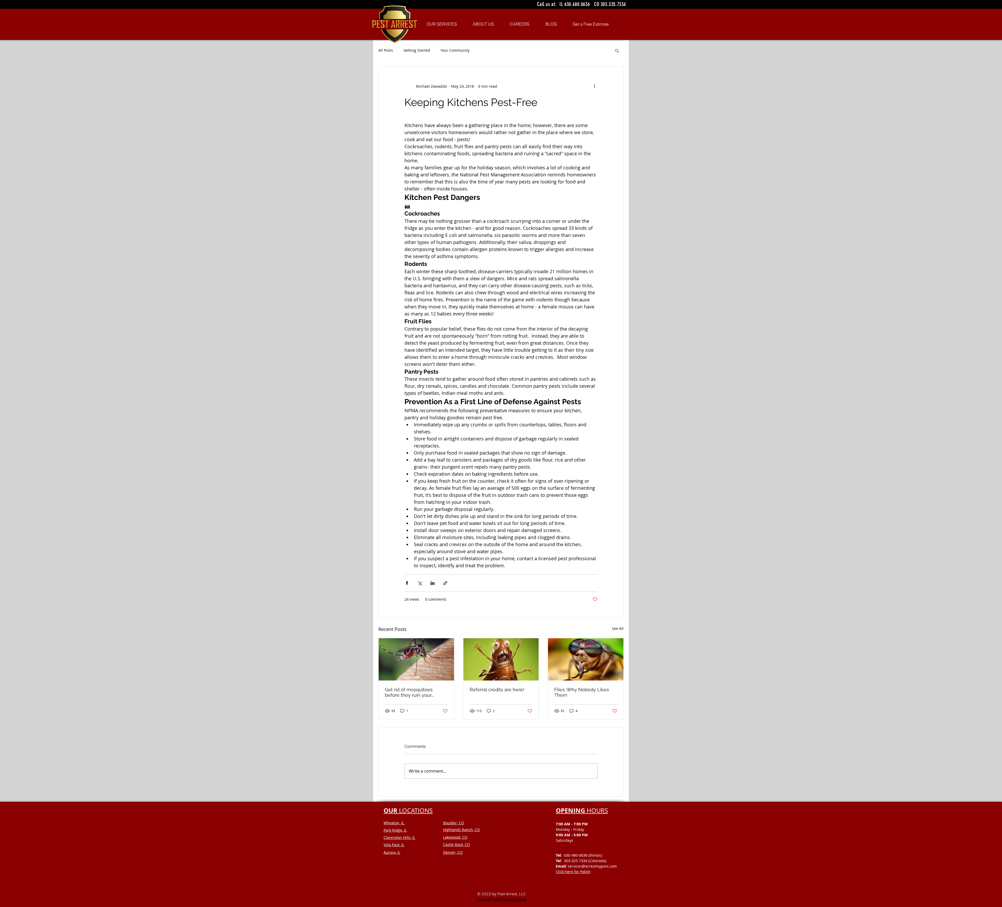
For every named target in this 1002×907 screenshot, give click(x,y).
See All (618, 628)
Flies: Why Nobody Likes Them (581, 692)
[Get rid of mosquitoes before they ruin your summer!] (416, 659)
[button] (617, 50)
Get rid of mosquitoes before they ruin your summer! (409, 692)
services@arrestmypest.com (592, 866)
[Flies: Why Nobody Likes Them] (585, 659)
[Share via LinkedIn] (432, 583)
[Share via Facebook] (406, 583)
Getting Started (416, 50)
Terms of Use (488, 899)
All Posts (385, 50)
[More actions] (594, 86)
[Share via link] (445, 583)
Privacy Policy (514, 899)
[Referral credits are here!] (501, 659)
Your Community (454, 50)
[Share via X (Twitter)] (419, 583)
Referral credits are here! (497, 689)
